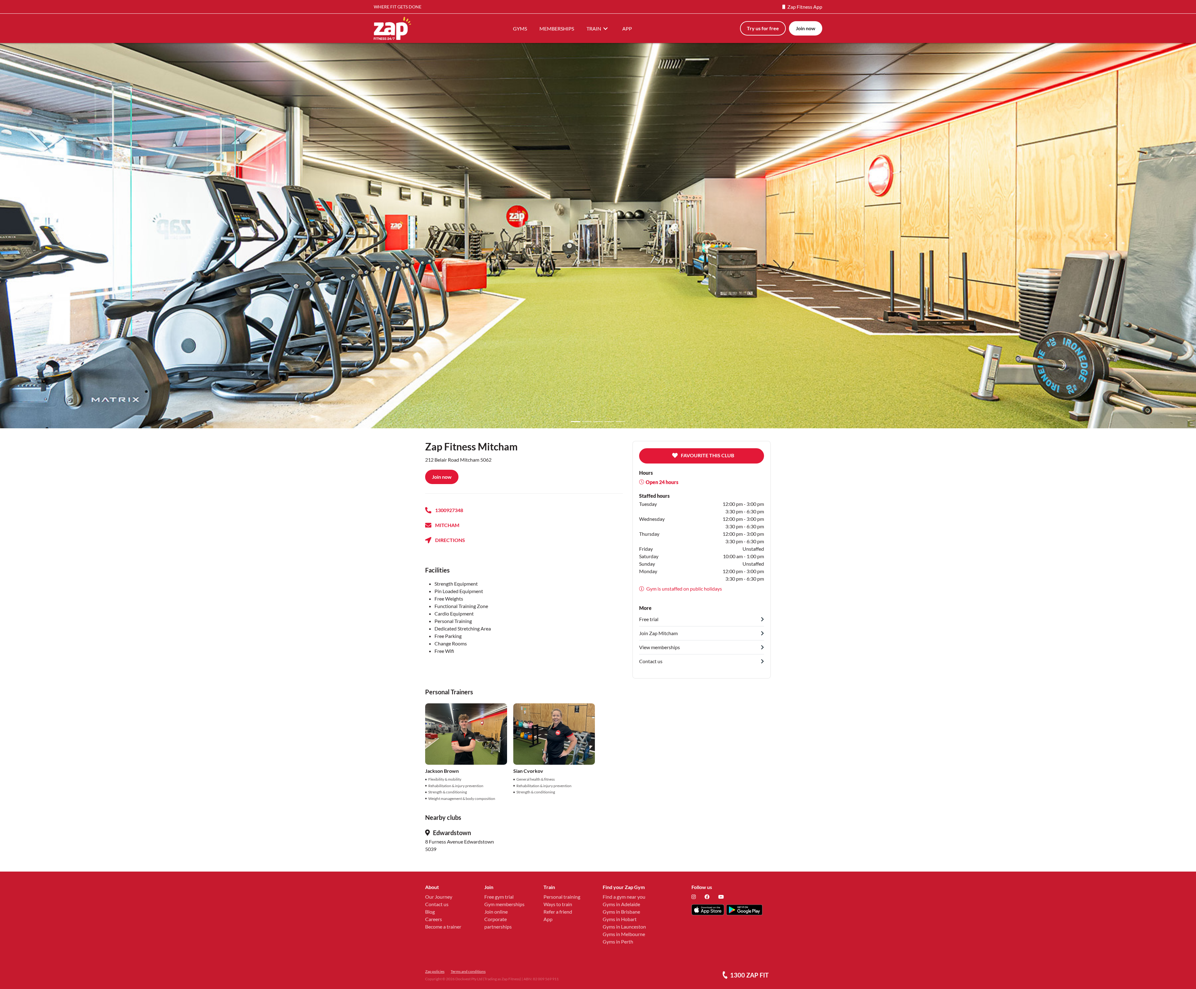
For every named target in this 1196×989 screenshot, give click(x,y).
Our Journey (438, 897)
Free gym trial (499, 897)
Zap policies (434, 971)
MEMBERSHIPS (556, 28)
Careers (433, 919)
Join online (496, 912)
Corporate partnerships (498, 923)
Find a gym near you (624, 897)
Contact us (436, 904)
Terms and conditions (468, 971)
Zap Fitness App (804, 7)
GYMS (520, 28)
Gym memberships (504, 904)
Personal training (561, 897)
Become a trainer (443, 927)
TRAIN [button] (593, 28)
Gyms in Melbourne (624, 934)
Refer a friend (557, 912)
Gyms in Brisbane (621, 912)
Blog (430, 912)
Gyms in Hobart (620, 919)
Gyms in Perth (618, 941)
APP (627, 28)
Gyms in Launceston (624, 927)
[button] (89, 235)
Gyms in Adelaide (621, 904)
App (548, 919)
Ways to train (557, 904)
